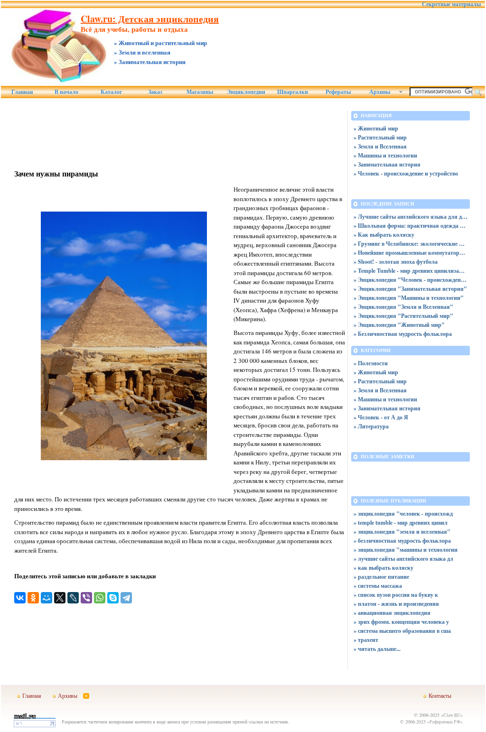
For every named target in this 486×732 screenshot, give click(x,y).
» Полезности (371, 363)
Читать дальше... (379, 649)
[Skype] (113, 597)
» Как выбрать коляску (384, 235)
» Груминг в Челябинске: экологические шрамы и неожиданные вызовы (410, 244)
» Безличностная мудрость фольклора (403, 334)
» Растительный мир (380, 137)
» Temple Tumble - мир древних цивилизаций (410, 271)
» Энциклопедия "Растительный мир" (403, 316)
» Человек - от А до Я (381, 417)
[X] (59, 597)
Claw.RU (451, 715)
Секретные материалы (451, 4)
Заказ (155, 92)
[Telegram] (126, 597)
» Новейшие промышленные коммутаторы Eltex (410, 253)
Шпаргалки (292, 92)
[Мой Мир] (46, 597)
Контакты (440, 695)
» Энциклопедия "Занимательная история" (410, 289)
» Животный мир (376, 128)
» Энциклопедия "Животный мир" (399, 325)
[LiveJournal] (73, 597)
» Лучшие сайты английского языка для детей (410, 217)
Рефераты (338, 92)
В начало (66, 92)
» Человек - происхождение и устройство (406, 173)
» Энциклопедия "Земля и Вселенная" (403, 307)
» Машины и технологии (385, 155)
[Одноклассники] (33, 597)
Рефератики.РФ (445, 721)
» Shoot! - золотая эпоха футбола (396, 262)
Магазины (200, 92)
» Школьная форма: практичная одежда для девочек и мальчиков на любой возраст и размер (410, 226)
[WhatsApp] (99, 597)
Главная (22, 92)
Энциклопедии (246, 92)
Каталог (111, 92)
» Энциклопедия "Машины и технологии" (409, 298)
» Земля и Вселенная (380, 146)
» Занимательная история (387, 164)
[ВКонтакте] (20, 597)
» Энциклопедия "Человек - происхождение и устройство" (410, 280)
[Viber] (86, 597)
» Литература (371, 426)
